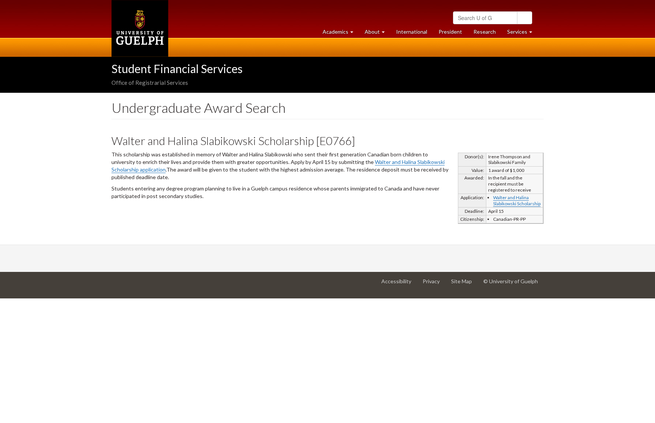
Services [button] (522, 33)
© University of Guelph (510, 281)
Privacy (434, 284)
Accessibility (399, 284)
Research (487, 33)
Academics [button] (341, 33)
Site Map (464, 284)
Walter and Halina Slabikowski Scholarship (517, 200)
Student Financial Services (177, 68)
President (450, 31)
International (411, 31)
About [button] (377, 33)
